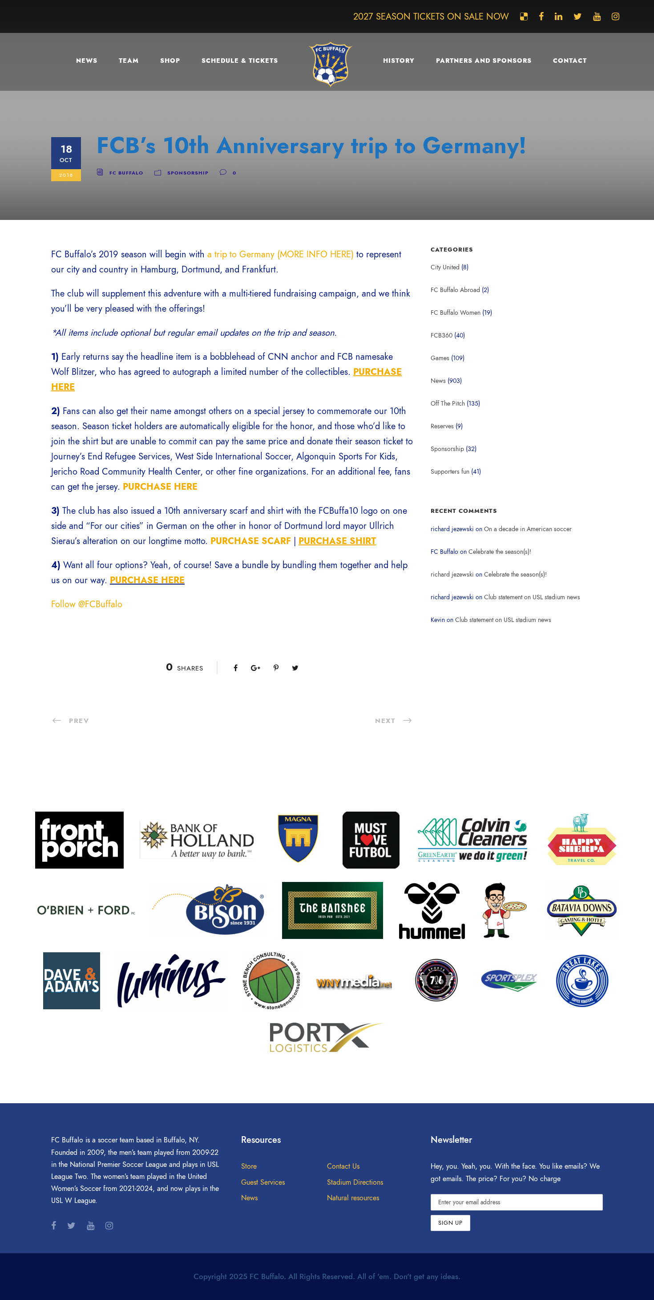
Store (249, 1166)
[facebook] (541, 16)
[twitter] (577, 16)
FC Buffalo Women (455, 313)
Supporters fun (450, 471)
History (399, 61)
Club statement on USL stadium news (532, 597)
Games (440, 358)
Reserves (442, 426)
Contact (570, 61)
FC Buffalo (126, 173)
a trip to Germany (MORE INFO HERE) (280, 254)
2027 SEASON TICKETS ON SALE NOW (431, 16)
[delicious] (524, 16)
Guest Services (263, 1182)
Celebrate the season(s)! (499, 552)
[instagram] (615, 16)
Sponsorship (188, 173)
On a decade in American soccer (528, 529)
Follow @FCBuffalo (86, 604)
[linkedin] (558, 16)
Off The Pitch (448, 403)
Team (129, 61)
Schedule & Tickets (240, 61)
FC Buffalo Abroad (455, 290)
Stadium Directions (355, 1182)
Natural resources (353, 1198)
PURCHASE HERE (160, 486)
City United (445, 267)
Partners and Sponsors (484, 61)
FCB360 (441, 335)
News (86, 61)
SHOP (170, 61)
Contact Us (343, 1166)
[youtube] (597, 16)
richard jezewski (452, 574)
